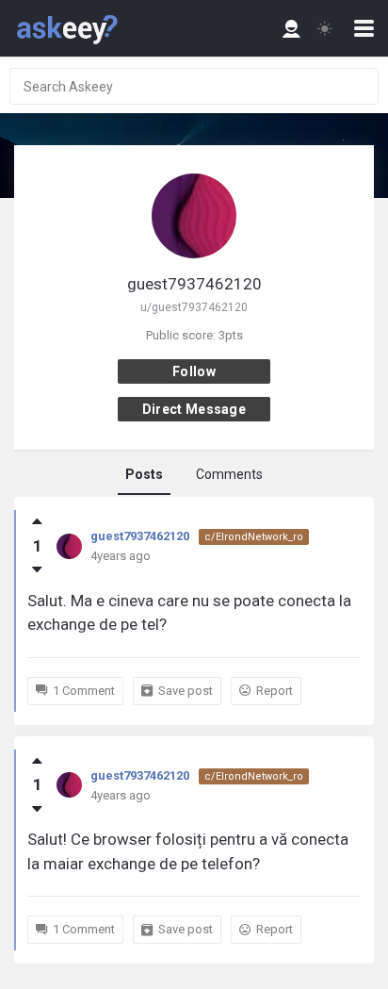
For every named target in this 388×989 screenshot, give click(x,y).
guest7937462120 (139, 536)
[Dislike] (37, 569)
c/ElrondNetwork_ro (253, 537)
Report (274, 691)
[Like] (37, 521)
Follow (194, 371)
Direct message (194, 409)
